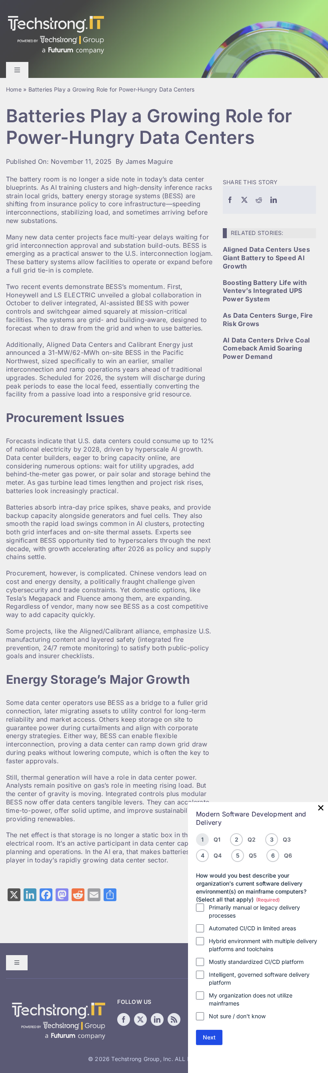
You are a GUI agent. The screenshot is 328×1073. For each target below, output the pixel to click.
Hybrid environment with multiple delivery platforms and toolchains (263, 945)
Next (209, 1037)
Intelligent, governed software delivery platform (259, 978)
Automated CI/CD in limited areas (252, 928)
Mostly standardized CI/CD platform (256, 961)
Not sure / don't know (237, 1016)
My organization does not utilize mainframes (250, 999)
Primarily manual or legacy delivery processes (254, 911)
